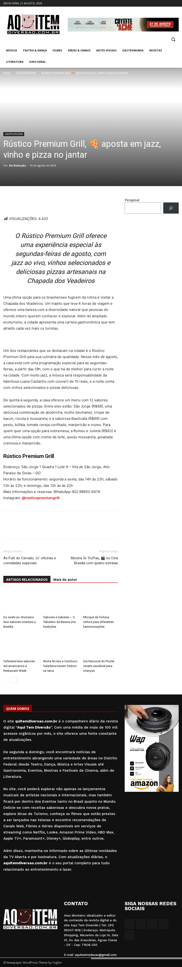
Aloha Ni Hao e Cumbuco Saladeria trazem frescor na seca (60, 665)
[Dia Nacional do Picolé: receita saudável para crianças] (100, 645)
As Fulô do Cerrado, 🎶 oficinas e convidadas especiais (29, 560)
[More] (52, 202)
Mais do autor (65, 579)
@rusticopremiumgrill (40, 498)
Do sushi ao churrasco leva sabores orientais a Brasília (19, 621)
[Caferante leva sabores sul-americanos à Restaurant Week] (20, 645)
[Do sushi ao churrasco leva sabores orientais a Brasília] (20, 601)
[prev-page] (6, 680)
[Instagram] (156, 3)
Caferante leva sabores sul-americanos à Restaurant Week (19, 665)
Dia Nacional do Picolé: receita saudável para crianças (99, 665)
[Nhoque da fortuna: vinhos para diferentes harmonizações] (100, 601)
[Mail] (163, 3)
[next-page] (14, 680)
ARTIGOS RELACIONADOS (27, 579)
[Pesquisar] (171, 208)
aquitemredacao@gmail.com (96, 955)
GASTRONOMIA (26, 73)
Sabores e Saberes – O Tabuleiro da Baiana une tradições (59, 621)
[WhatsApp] (8, 202)
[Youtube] (176, 3)
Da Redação (17, 165)
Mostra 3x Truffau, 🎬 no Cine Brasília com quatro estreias (94, 560)
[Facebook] (149, 3)
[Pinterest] (41, 202)
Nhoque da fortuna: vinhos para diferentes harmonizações (98, 621)
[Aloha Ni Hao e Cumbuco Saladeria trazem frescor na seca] (60, 645)
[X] (169, 3)
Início (6, 73)
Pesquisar (132, 200)
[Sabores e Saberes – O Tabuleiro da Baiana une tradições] (60, 601)
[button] (173, 39)
